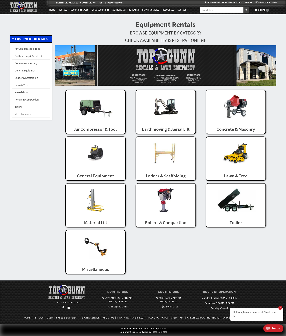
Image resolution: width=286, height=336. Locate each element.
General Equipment (25, 70)
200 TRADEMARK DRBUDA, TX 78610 (170, 299)
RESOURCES (168, 9)
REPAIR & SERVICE (150, 9)
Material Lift (21, 92)
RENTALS (39, 317)
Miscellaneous (23, 114)
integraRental (159, 331)
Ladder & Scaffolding (26, 77)
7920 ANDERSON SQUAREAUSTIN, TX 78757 (119, 299)
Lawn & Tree (21, 85)
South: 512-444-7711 (91, 2)
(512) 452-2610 (119, 306)
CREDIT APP (177, 317)
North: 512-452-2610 (67, 2)
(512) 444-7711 (170, 306)
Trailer (18, 106)
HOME (52, 9)
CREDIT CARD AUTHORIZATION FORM (207, 317)
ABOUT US (108, 317)
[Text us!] (273, 329)
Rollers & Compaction (27, 99)
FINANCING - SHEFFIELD (130, 317)
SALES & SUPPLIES (66, 317)
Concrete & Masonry (26, 63)
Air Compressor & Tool (27, 48)
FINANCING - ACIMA (157, 317)
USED (50, 317)
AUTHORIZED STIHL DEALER (126, 9)
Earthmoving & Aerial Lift (28, 56)
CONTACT (181, 9)
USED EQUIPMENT (100, 9)
